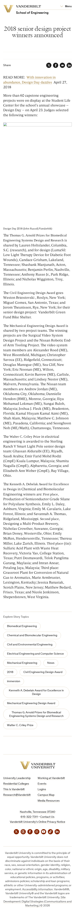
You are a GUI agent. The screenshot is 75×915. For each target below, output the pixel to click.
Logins (42, 789)
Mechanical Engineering (22, 663)
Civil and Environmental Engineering (29, 644)
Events (42, 783)
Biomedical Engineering (22, 626)
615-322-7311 (29, 817)
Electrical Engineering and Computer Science (35, 653)
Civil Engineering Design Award (42, 672)
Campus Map (46, 795)
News (50, 663)
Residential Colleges (16, 783)
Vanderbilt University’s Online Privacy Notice (37, 822)
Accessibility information (37, 889)
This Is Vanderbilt (14, 789)
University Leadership (17, 778)
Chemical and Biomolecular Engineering (32, 635)
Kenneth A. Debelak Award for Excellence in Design (36, 692)
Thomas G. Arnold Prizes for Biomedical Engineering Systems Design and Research (36, 714)
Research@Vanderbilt (17, 795)
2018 (10, 672)
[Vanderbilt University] (37, 765)
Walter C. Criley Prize (20, 725)
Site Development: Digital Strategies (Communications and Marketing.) (37, 901)
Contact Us (47, 817)
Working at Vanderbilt (51, 778)
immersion (13, 681)
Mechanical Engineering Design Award (31, 703)
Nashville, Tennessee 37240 (37, 812)
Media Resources (49, 800)
